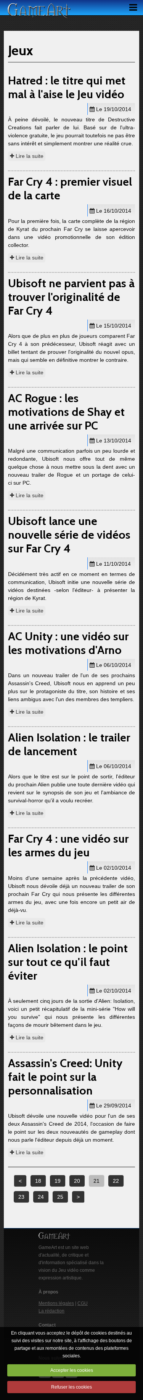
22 (116, 1181)
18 (38, 1181)
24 (41, 1197)
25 (60, 1197)
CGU (82, 1303)
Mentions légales (56, 1303)
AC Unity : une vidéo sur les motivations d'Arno (68, 643)
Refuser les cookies (71, 1387)
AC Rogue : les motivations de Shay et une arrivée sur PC (66, 412)
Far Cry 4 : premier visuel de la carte (70, 188)
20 (77, 1181)
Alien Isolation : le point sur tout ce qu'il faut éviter (68, 962)
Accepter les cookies (71, 1370)
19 (58, 1181)
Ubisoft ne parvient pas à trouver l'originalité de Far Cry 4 (71, 297)
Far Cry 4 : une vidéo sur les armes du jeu (68, 845)
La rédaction (51, 1311)
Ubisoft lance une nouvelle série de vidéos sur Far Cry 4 (69, 534)
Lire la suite (28, 156)
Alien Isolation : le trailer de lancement (69, 744)
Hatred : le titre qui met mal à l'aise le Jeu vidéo (66, 87)
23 (21, 1197)
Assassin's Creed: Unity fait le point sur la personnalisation (65, 1077)
